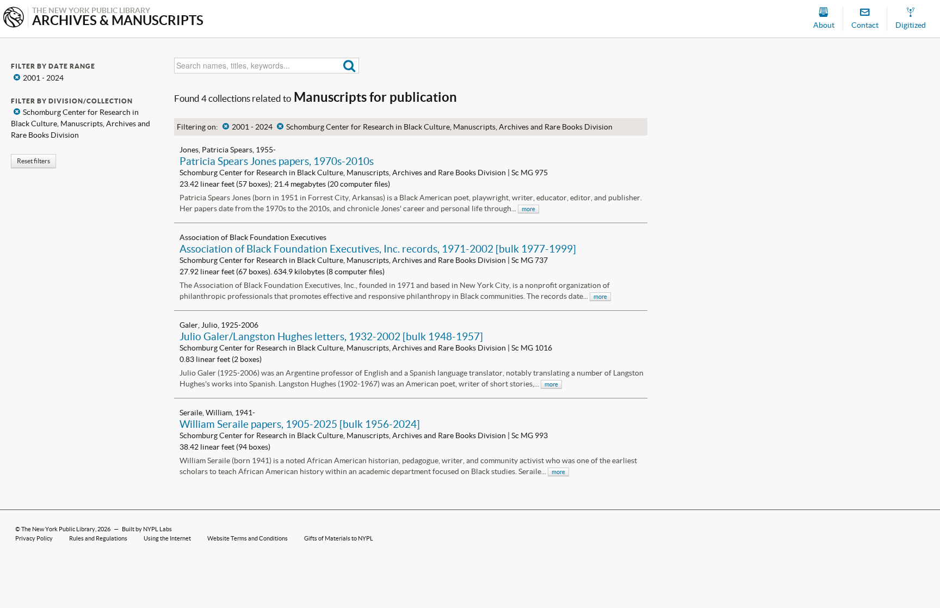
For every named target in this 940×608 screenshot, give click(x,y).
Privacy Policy (34, 538)
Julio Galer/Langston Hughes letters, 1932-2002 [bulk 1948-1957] (331, 336)
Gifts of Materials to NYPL (338, 538)
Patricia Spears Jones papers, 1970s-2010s (277, 161)
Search (349, 65)
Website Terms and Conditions (247, 538)
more (528, 209)
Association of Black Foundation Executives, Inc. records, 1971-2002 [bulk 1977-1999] (378, 249)
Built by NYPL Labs (147, 529)
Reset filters (33, 160)
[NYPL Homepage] (13, 18)
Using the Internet (167, 538)
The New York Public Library (58, 529)
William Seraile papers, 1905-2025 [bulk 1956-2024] (300, 424)
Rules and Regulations (98, 538)
